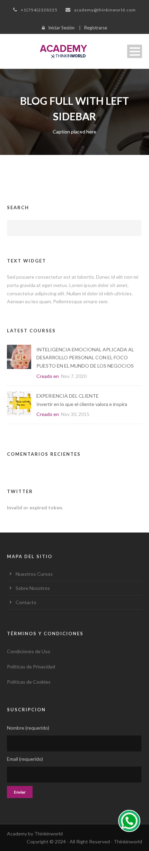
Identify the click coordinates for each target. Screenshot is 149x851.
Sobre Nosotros (33, 588)
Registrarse (95, 27)
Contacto (26, 602)
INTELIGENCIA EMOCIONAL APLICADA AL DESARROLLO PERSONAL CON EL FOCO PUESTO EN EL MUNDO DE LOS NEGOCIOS (85, 357)
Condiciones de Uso (28, 651)
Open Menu (134, 51)
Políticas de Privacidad (31, 666)
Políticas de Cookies (29, 682)
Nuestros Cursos (34, 574)
